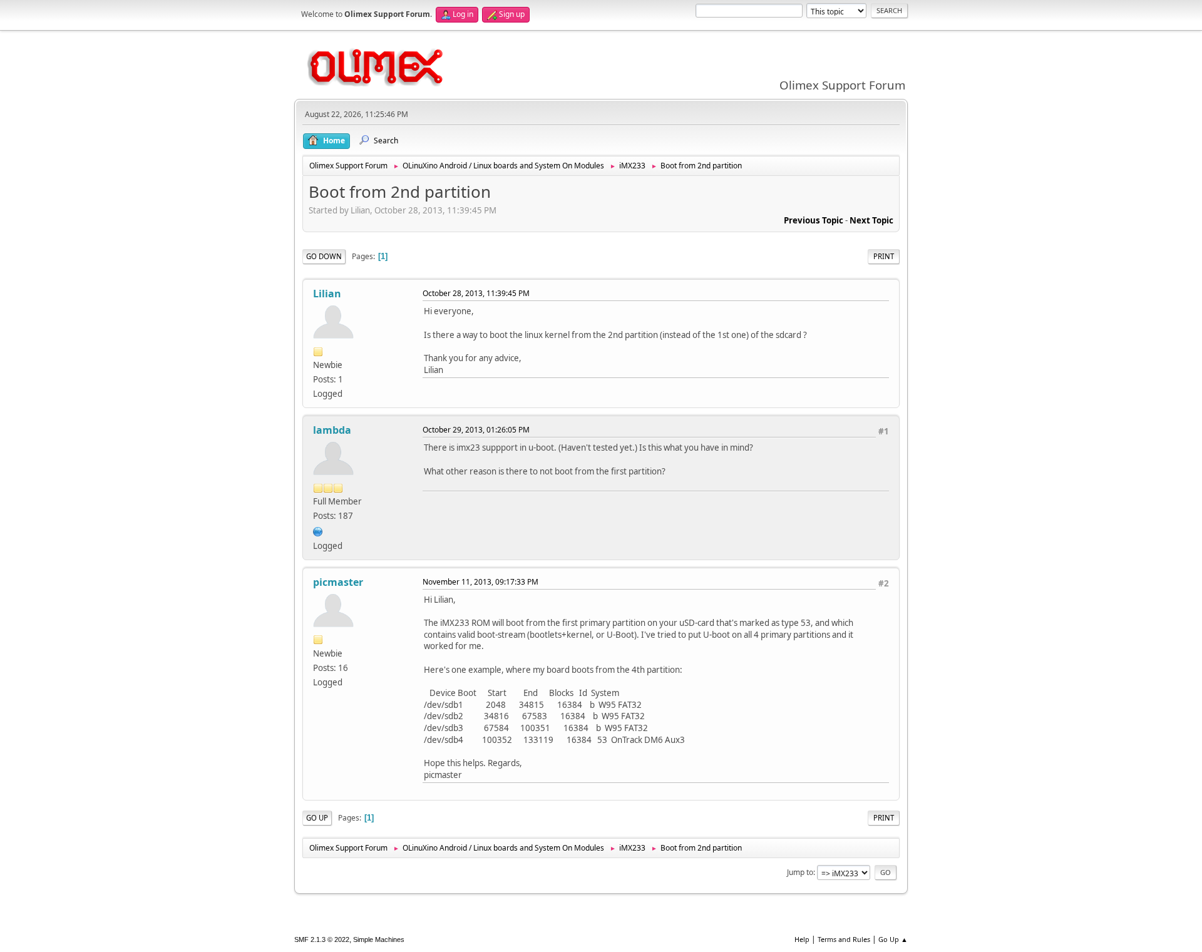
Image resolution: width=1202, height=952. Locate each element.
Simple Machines (378, 939)
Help (801, 939)
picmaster (338, 582)
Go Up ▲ (893, 939)
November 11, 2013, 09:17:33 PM (480, 581)
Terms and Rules (844, 939)
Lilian (327, 293)
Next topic (871, 220)
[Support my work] (318, 530)
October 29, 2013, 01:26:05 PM (476, 429)
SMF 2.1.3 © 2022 (321, 939)
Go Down (324, 256)
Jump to (800, 872)
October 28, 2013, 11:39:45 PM (476, 293)
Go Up (317, 817)
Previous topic (813, 220)
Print (883, 256)
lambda (332, 430)
